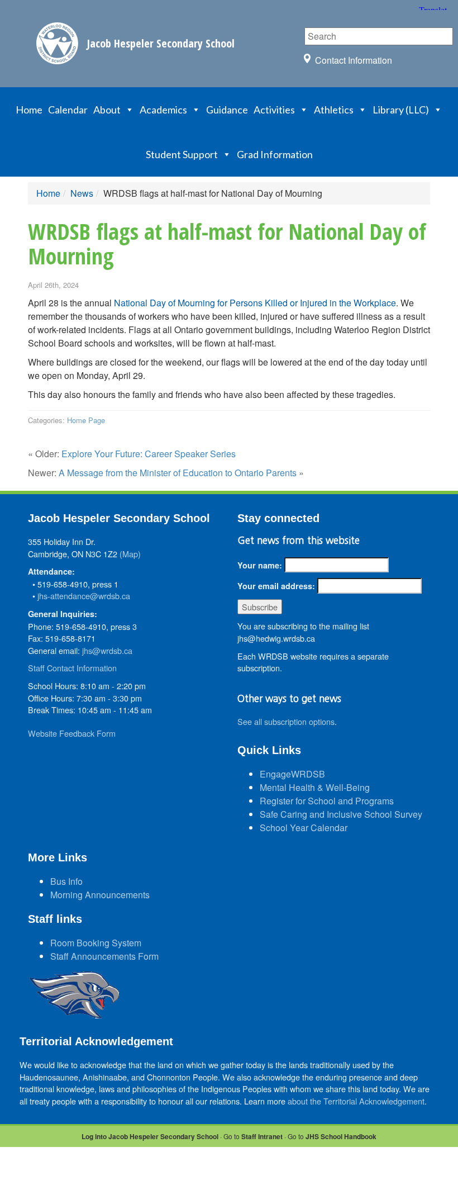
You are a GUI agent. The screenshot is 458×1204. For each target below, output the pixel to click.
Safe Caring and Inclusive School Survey (341, 814)
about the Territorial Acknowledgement (356, 1101)
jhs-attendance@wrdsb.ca (83, 595)
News (81, 193)
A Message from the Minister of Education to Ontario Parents (178, 472)
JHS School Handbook (341, 1136)
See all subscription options (286, 721)
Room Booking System (95, 942)
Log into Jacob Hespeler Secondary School (150, 1136)
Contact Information (353, 60)
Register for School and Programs (327, 800)
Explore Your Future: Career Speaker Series (148, 453)
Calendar (68, 109)
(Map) (130, 554)
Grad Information (275, 154)
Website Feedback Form (72, 733)
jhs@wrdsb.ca (107, 650)
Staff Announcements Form (104, 956)
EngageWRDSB (292, 773)
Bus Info (66, 881)
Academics (163, 109)
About (107, 109)
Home (29, 109)
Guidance (227, 109)
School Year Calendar (303, 827)
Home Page (86, 420)
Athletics (334, 109)
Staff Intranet (262, 1136)
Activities (274, 109)
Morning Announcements (100, 894)
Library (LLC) (401, 109)
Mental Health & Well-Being (315, 787)
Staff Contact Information (72, 668)
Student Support (182, 154)
